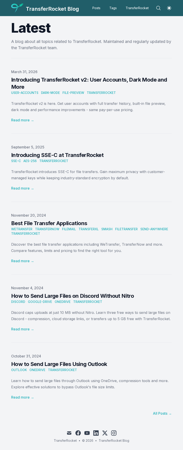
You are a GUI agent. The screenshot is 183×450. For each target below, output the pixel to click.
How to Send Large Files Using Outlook (59, 364)
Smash (106, 229)
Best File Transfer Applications (49, 223)
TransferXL (89, 229)
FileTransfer (126, 229)
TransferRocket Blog (114, 440)
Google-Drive (40, 302)
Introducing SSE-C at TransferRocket (57, 155)
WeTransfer (21, 229)
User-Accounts (24, 93)
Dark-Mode (50, 93)
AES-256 (30, 161)
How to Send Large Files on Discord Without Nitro (72, 296)
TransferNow (47, 229)
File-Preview (73, 93)
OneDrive (63, 302)
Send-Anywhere (154, 229)
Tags (113, 8)
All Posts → (162, 413)
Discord (18, 302)
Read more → (22, 120)
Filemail (69, 229)
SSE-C (16, 161)
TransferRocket (137, 8)
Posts (96, 8)
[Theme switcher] (169, 8)
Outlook (19, 370)
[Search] (158, 8)
